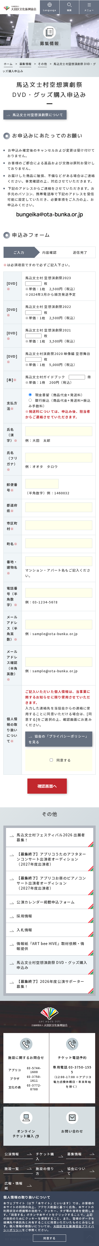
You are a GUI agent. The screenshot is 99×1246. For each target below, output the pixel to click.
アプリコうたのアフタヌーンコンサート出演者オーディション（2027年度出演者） (51, 859)
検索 (69, 10)
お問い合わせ (72, 1131)
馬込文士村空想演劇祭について (37, 114)
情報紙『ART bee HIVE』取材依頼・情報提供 (50, 946)
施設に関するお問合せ (26, 1073)
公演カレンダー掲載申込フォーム (45, 901)
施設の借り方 (45, 1171)
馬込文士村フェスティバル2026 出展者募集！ (51, 837)
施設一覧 (12, 1168)
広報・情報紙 (14, 1185)
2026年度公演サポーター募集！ (50, 984)
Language (49, 10)
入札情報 (24, 929)
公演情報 (12, 1154)
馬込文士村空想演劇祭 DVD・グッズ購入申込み (52, 965)
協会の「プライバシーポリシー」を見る (59, 739)
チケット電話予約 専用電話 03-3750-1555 (72, 1071)
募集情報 (74, 1154)
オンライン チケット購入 (23, 1133)
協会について (76, 1171)
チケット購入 (45, 1156)
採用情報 (24, 915)
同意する (49, 1238)
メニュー (89, 10)
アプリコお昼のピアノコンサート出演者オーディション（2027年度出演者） (51, 883)
